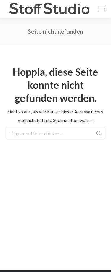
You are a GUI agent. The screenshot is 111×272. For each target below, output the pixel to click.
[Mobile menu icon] (101, 8)
